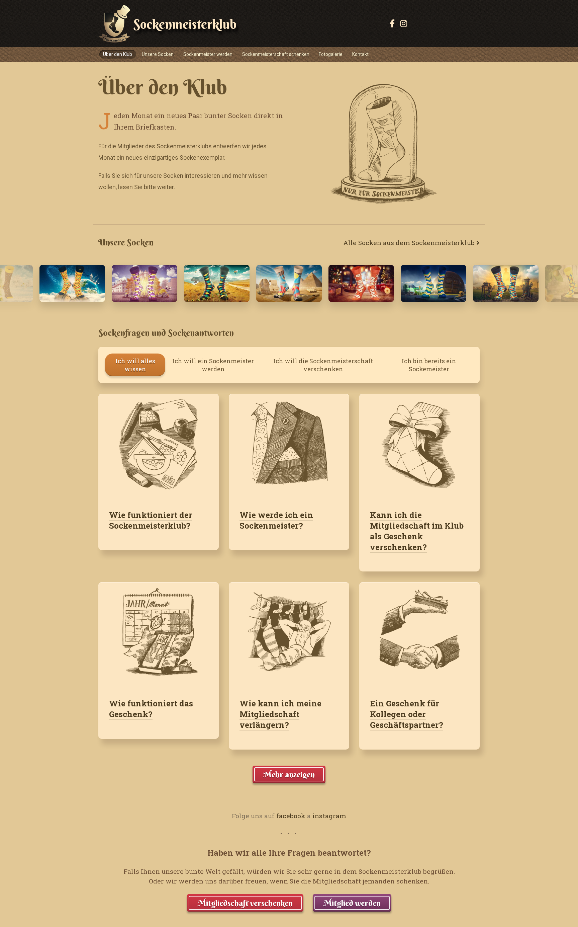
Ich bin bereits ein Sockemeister (429, 365)
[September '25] (506, 283)
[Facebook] (392, 23)
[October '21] (433, 283)
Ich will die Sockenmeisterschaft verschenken (323, 365)
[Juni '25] (289, 283)
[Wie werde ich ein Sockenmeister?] (289, 446)
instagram (329, 816)
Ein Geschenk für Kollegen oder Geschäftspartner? (406, 714)
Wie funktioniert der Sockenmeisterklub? (150, 520)
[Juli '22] (72, 283)
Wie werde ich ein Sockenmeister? (276, 520)
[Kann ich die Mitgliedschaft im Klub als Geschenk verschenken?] (419, 446)
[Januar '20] (217, 283)
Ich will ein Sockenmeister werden (213, 365)
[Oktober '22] (144, 283)
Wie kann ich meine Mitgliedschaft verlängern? (280, 714)
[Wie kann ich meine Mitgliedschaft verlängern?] (289, 634)
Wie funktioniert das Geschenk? (151, 708)
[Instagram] (403, 23)
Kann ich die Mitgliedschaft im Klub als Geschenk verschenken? (417, 531)
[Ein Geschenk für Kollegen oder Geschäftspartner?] (419, 634)
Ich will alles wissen (135, 365)
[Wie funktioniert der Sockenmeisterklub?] (158, 446)
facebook (290, 816)
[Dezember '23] (361, 283)
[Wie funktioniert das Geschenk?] (158, 634)
